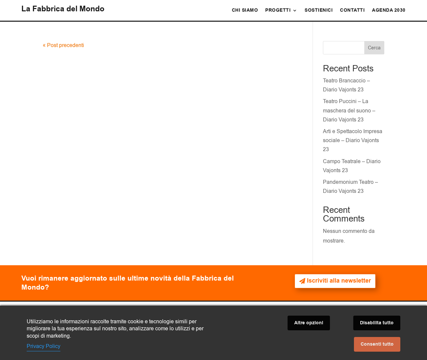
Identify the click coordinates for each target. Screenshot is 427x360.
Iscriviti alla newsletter (339, 281)
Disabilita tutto (377, 323)
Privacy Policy (43, 346)
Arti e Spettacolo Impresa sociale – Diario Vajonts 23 (352, 140)
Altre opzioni (308, 323)
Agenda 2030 (389, 11)
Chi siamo (245, 11)
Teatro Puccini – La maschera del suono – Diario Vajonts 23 (349, 110)
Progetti (278, 11)
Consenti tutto (377, 344)
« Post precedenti (63, 45)
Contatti (352, 11)
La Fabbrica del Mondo (62, 9)
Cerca (374, 48)
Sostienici (319, 11)
